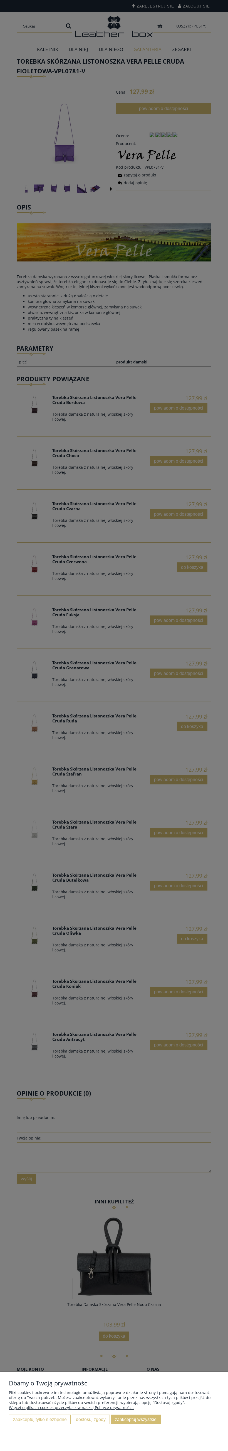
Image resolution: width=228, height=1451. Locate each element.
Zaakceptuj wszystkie (136, 1419)
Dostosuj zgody (91, 1419)
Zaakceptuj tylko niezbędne (40, 1419)
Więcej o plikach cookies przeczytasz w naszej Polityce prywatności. (71, 1407)
